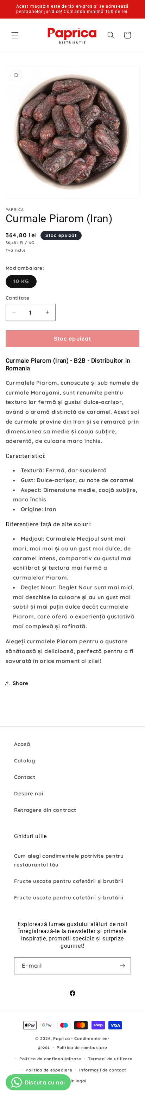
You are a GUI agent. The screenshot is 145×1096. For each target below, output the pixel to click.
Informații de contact (102, 1070)
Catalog (24, 760)
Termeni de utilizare (110, 1058)
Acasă (22, 744)
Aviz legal (75, 1080)
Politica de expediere (49, 1070)
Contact (24, 777)
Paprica (61, 1038)
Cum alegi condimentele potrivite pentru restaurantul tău (69, 860)
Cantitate (18, 298)
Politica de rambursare (82, 1047)
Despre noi (28, 793)
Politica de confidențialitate (50, 1058)
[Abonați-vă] (122, 965)
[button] (15, 35)
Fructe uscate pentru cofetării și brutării (68, 881)
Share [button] (21, 683)
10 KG (25, 283)
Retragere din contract (45, 810)
